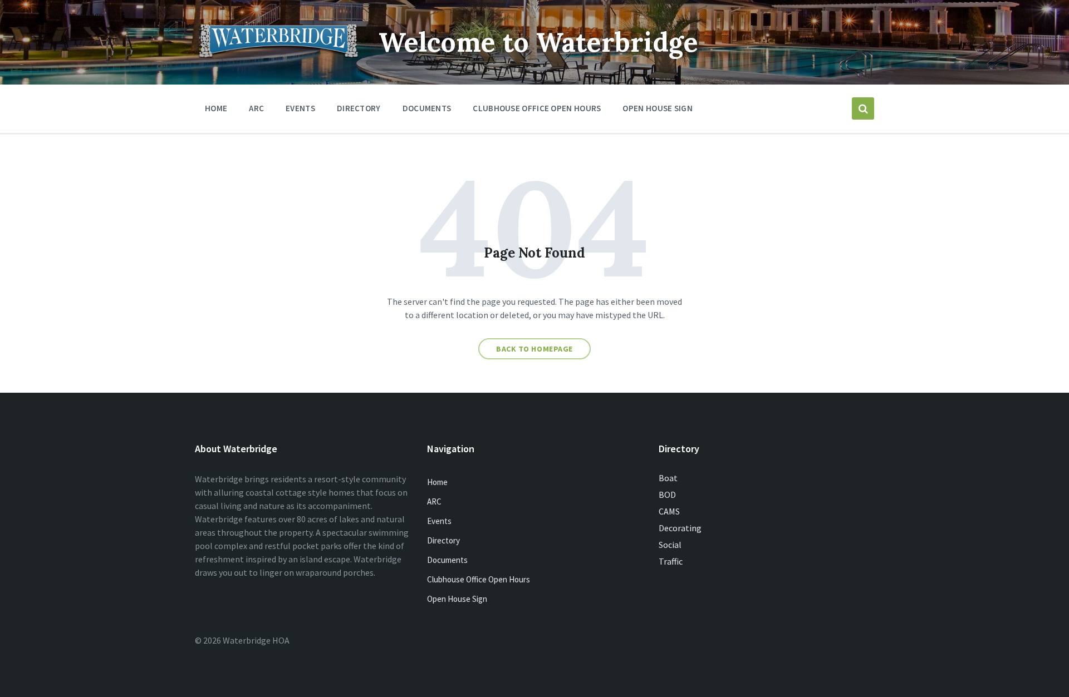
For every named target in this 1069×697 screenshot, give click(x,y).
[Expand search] (863, 108)
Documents (447, 560)
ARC (434, 501)
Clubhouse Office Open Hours (478, 579)
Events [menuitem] (300, 108)
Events (439, 521)
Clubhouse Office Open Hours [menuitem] (537, 108)
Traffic (671, 561)
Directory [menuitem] (359, 108)
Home (437, 482)
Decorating (680, 527)
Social (670, 544)
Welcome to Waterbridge (538, 42)
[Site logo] (278, 54)
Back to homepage (534, 349)
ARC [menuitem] (256, 108)
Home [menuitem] (216, 108)
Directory (443, 540)
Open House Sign (457, 599)
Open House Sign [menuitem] (657, 108)
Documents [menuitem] (427, 108)
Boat (668, 477)
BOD (667, 494)
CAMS (669, 511)
